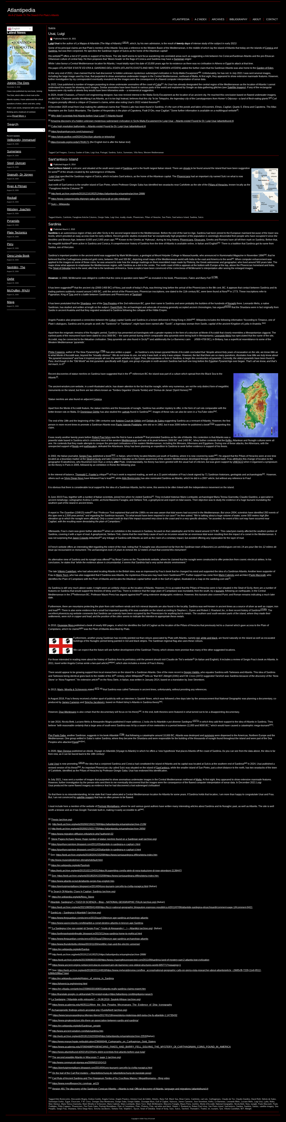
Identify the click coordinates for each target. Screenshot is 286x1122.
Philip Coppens (56, 352)
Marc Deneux (64, 751)
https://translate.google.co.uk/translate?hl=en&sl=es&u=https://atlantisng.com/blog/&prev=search (102, 994)
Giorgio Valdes (134, 1101)
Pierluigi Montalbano (107, 1106)
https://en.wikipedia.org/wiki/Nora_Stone (73, 897)
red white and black (162, 1106)
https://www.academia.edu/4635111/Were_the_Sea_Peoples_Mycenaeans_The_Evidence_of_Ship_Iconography (112, 1005)
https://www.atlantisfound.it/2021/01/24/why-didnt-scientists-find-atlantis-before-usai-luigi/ (98, 1052)
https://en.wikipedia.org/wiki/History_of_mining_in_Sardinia (82, 978)
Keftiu (229, 440)
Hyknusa (173, 1101)
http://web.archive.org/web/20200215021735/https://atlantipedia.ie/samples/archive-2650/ (98, 828)
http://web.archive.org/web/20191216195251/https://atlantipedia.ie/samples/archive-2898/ (98, 193)
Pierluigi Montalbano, (109, 806)
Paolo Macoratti (257, 575)
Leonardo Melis (223, 335)
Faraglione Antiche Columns (85, 217)
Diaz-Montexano (67, 712)
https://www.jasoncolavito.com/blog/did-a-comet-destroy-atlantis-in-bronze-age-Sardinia (97, 923)
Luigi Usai (95, 152)
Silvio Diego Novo (74, 478)
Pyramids (13, 221)
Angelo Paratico (122, 1099)
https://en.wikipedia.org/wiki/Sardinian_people (76, 1026)
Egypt (75, 742)
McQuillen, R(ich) (18, 290)
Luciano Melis (247, 1101)
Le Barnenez (220, 1101)
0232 (227, 306)
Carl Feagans (61, 152)
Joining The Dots (18, 83)
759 (103, 351)
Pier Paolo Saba (57, 735)
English (15, 28)
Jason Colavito (80, 538)
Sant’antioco (162, 767)
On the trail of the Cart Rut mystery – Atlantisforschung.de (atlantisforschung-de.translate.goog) (101, 1073)
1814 (125, 42)
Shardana (85, 303)
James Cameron (70, 702)
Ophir (10, 278)
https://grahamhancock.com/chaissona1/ (72, 131)
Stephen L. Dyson (131, 1109)
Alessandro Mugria (79, 1099)
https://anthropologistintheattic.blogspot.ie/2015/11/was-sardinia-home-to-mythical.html (96, 933)
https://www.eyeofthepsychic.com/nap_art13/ (75, 1083)
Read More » (19, 116)
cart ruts (204, 1099)
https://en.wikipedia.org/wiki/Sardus (70, 949)
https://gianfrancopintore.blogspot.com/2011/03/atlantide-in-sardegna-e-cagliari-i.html (95, 844)
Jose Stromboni (200, 1101)
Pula (151, 1106)
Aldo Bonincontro (131, 478)
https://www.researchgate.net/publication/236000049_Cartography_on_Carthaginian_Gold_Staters (104, 1041)
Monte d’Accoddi (207, 1104)
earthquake (90, 446)
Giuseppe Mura (65, 625)
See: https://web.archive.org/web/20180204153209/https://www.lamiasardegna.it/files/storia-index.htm (105, 876)
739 (122, 734)
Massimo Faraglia (171, 1104)
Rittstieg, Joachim (19, 209)
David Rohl (116, 307)
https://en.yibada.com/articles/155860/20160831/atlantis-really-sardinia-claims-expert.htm (99, 989)
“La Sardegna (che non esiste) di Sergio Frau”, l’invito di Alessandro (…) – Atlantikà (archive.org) (102, 928)
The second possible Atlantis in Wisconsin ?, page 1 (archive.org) (86, 1057)
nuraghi (254, 1104)
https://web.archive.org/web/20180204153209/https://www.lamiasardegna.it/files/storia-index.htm (106, 855)
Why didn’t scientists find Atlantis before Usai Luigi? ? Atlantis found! (87, 116)
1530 (263, 609)
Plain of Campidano (126, 1106)
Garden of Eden (265, 68)
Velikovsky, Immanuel (21, 139)
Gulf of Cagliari (162, 1101)
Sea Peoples (110, 303)
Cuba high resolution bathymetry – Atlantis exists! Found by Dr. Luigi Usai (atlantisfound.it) (98, 126)
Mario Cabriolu (226, 575)
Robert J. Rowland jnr (181, 1106)
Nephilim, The (16, 267)
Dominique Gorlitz (56, 1101)
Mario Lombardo (128, 1104)
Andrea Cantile (94, 1099)
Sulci (171, 1109)
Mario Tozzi (141, 1104)
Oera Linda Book (18, 255)
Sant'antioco (229, 1106)
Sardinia (52, 51)
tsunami (220, 591)
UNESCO (238, 462)
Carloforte (67, 217)
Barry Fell (164, 1099)
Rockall (12, 197)
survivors (209, 735)
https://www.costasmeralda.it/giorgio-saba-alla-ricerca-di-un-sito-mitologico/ (90, 199)
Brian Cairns (184, 1099)
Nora (247, 1104)
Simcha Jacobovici (95, 702)
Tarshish (136, 294)
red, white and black (206, 638)
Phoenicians (183, 176)
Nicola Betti (239, 1104)
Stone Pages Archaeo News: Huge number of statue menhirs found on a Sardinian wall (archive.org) (104, 839)
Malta (199, 779)
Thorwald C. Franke (198, 1109)
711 (212, 423)
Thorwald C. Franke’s (87, 474)
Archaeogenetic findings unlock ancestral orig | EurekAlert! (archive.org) (89, 1010)
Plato (138, 1106)
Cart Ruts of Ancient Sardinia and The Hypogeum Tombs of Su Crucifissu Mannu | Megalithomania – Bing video (111, 1078)
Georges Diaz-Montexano (103, 1101)
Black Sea (173, 1099)
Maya (10, 302)
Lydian (112, 320)
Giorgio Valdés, (192, 672)
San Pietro (166, 217)
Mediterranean (129, 440)
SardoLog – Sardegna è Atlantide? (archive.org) (76, 912)
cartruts (126, 412)
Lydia (266, 1101)
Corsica (269, 48)
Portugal (103, 152)
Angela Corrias (108, 1099)
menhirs (195, 1104)
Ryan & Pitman (17, 186)
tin (209, 1109)
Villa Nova (138, 152)
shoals (187, 168)
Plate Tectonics (17, 232)
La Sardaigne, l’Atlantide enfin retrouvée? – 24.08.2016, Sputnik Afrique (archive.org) (96, 999)
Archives (218, 19)
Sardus (255, 1106)
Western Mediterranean (154, 152)
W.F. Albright (246, 1109)
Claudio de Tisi (228, 1099)
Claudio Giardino (243, 1099)
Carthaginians (215, 1099)
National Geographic (224, 1104)
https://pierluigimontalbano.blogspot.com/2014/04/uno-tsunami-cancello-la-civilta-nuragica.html (102, 1068)
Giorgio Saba (103, 217)
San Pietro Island (215, 1106)
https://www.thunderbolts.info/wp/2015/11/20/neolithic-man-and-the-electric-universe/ (95, 944)
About (257, 19)
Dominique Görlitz (90, 412)
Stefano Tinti (116, 1109)
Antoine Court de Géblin (128, 421)
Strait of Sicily (94, 459)
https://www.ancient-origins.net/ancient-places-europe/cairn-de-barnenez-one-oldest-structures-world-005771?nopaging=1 (116, 965)
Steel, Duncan (16, 163)
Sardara (239, 1106)
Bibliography (238, 19)
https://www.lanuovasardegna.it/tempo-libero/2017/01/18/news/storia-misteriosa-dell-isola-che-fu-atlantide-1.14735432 (115, 1015)
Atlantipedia (21, 10)
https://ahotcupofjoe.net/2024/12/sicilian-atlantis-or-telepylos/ (83, 137)
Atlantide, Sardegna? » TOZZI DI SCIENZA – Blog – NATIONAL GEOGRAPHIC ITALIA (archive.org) (103, 902)
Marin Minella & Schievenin (94, 1104)
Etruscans (199, 240)
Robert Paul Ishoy (101, 437)
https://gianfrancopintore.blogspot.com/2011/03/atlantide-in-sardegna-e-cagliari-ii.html (96, 849)
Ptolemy (144, 1106)
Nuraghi (232, 303)
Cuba (158, 84)
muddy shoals (126, 217)
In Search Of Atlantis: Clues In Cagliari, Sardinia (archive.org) (83, 891)
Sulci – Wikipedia (60, 204)
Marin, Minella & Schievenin (72, 689)
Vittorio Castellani (66, 571)
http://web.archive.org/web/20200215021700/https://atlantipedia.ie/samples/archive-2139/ (99, 824)
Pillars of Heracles (218, 184)
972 (97, 688)
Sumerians (14, 151)
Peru (10, 244)
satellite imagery (85, 797)
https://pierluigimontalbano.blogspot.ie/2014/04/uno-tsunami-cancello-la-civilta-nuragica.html (99, 886)
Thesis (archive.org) (61, 820)
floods (75, 446)
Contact (272, 19)
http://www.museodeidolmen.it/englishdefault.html (76, 860)
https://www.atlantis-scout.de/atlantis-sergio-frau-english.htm (82, 881)
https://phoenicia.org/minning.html (69, 983)
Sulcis (119, 152)
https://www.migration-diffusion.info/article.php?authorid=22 (82, 834)
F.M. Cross (86, 1101)
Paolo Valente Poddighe (129, 424)
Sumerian (179, 59)
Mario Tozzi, (62, 575)
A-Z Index (201, 19)
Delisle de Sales (155, 421)
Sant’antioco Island (63, 159)
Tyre (71, 294)
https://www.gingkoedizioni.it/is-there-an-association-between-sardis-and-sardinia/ (95, 1020)
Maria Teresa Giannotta (71, 1104)
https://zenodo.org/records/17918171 (70, 142)
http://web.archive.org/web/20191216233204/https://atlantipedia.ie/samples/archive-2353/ (100, 1036)
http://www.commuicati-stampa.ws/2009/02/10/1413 (79, 1062)
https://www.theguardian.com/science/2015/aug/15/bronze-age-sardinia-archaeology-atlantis (99, 918)
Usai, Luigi (56, 34)
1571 (195, 721)
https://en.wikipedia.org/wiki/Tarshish (70, 865)
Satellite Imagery (236, 87)
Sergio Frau (85, 456)
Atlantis (58, 217)
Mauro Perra (185, 1104)
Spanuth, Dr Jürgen (20, 174)
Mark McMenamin (155, 1104)
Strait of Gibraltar (62, 268)
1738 (214, 277)
